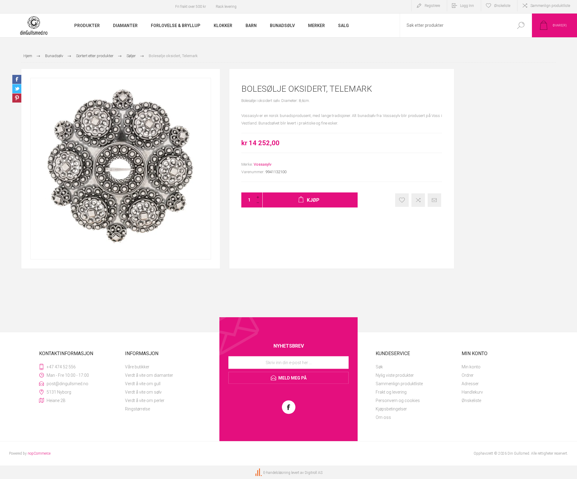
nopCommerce (39, 453)
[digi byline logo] (259, 473)
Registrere (432, 6)
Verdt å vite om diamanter (149, 375)
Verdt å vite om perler (144, 400)
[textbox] (454, 25)
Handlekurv (472, 392)
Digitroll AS (313, 473)
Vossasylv (262, 164)
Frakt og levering (391, 392)
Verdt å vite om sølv (143, 392)
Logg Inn (467, 6)
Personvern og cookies (398, 400)
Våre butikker (137, 366)
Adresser (470, 383)
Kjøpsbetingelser (391, 409)
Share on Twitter (16, 88)
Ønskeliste (471, 400)
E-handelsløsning (276, 473)
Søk (379, 366)
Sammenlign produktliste (550, 6)
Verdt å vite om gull (142, 383)
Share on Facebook (16, 79)
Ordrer (468, 375)
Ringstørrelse (137, 409)
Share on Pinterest (16, 98)
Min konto (471, 366)
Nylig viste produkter (395, 375)
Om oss (383, 417)
